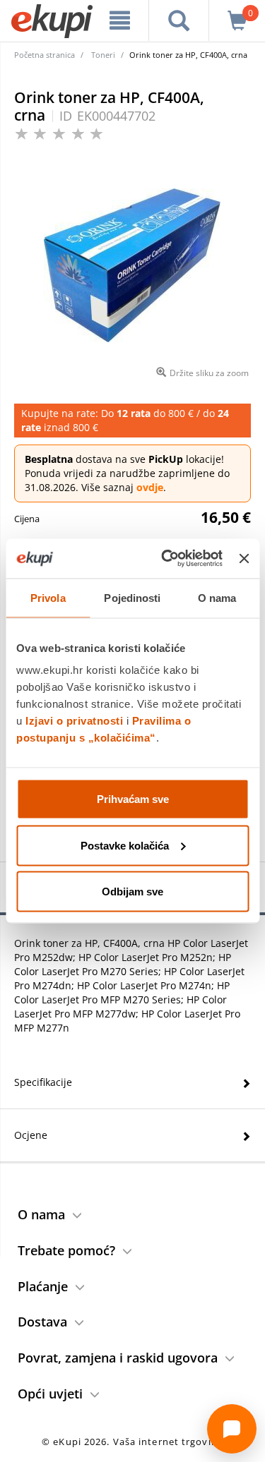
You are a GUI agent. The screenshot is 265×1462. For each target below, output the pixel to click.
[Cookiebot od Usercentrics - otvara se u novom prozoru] (166, 559)
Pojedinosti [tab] (132, 597)
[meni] (120, 20)
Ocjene (30, 1135)
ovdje (149, 487)
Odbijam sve (132, 892)
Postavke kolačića (125, 845)
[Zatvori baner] (244, 558)
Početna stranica (44, 54)
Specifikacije (43, 1082)
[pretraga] (178, 20)
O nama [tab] (217, 597)
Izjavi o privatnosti (74, 721)
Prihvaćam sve (133, 799)
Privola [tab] (48, 597)
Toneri (103, 54)
